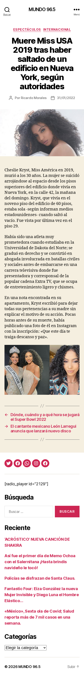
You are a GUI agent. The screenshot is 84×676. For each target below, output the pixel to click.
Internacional (57, 29)
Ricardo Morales (33, 98)
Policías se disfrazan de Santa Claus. (39, 578)
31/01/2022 (66, 98)
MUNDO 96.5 (42, 9)
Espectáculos (27, 29)
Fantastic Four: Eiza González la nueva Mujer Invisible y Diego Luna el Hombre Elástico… (41, 594)
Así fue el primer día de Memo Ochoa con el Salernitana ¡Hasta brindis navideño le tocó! (39, 561)
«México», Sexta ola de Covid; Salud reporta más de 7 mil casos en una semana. (39, 617)
